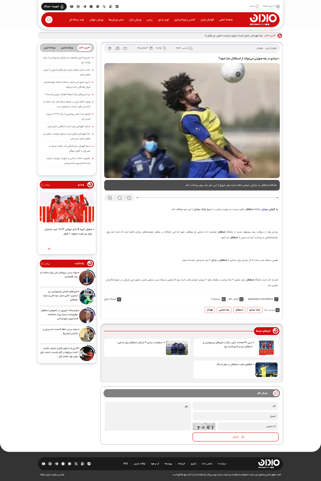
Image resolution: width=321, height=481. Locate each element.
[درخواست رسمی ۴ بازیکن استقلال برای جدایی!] (177, 348)
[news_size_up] (110, 198)
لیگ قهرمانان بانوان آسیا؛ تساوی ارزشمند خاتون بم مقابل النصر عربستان (227, 36)
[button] (45, 248)
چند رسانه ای (76, 20)
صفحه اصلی (226, 20)
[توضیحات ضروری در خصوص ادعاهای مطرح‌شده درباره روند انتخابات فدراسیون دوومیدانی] (86, 315)
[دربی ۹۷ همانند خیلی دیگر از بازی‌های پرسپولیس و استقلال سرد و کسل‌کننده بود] (266, 348)
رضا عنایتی (224, 310)
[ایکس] (104, 6)
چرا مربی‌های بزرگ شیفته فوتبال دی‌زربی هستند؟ (67, 94)
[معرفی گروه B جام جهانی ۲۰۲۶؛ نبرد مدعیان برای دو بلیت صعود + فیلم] (67, 208)
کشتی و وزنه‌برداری (184, 20)
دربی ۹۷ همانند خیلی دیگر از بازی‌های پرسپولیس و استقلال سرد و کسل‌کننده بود (227, 345)
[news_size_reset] (119, 198)
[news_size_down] (129, 198)
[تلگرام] (84, 6)
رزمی (150, 20)
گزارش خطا (233, 299)
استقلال (239, 310)
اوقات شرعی (139, 464)
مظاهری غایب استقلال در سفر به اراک (234, 364)
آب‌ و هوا (155, 464)
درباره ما (222, 464)
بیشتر (47, 185)
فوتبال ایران (207, 20)
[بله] (117, 6)
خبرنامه (181, 464)
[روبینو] (91, 6)
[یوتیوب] (71, 6)
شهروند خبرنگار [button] (51, 6)
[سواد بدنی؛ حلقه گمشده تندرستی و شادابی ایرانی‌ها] (86, 334)
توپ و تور (163, 20)
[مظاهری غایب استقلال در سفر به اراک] (266, 369)
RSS (126, 464)
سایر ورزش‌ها (116, 20)
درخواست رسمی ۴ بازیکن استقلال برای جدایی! (140, 342)
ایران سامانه (45, 474)
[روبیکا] (97, 6)
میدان (265, 209)
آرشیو (193, 464)
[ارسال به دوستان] (125, 48)
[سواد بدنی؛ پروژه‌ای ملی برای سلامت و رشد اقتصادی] (86, 278)
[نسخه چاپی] (110, 48)
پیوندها (168, 464)
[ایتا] (110, 6)
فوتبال (259, 48)
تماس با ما (207, 464)
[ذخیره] (117, 48)
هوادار (210, 310)
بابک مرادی (254, 310)
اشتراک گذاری (110, 299)
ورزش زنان (135, 20)
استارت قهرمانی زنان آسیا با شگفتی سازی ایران (69, 126)
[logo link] (263, 19)
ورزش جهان (96, 20)
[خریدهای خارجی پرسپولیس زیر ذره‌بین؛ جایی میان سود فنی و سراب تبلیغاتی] (86, 297)
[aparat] (78, 6)
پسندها (216, 299)
